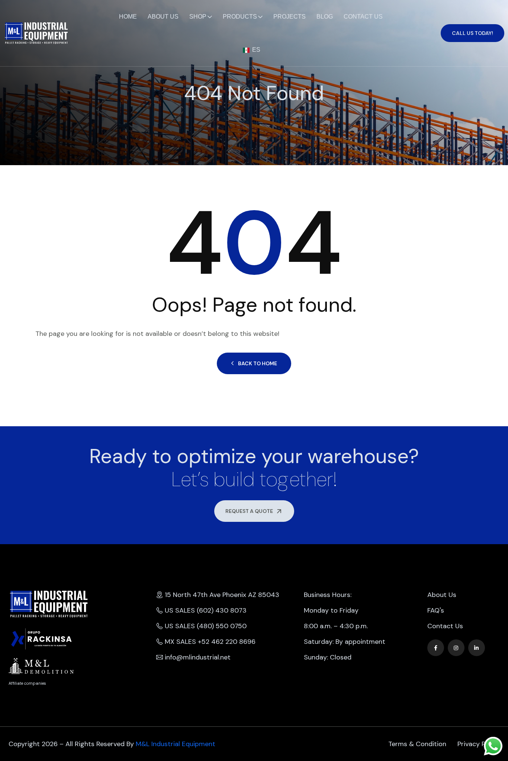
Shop (197, 16)
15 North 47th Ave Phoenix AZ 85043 (222, 594)
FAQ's (435, 610)
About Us (163, 16)
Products (240, 16)
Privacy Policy (478, 743)
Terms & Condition (417, 743)
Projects (289, 16)
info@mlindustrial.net (198, 657)
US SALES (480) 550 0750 (206, 626)
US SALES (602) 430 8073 (206, 610)
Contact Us (363, 16)
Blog (324, 16)
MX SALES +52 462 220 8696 (210, 641)
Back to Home (257, 363)
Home (128, 16)
